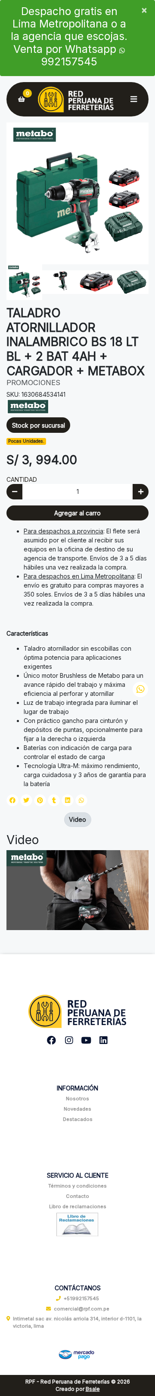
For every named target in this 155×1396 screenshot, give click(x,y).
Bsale (93, 1389)
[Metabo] (28, 406)
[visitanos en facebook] (51, 1041)
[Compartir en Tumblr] (54, 800)
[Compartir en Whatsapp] (81, 800)
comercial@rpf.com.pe (81, 1309)
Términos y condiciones (77, 1186)
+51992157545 (81, 1298)
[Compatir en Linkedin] (68, 800)
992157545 (69, 61)
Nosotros (77, 1099)
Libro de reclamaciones (77, 1206)
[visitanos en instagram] (69, 1041)
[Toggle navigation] (133, 99)
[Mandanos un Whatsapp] (141, 690)
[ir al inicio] (77, 1008)
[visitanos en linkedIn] (104, 1041)
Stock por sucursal (38, 425)
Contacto (77, 1196)
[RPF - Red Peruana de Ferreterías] (77, 99)
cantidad (21, 479)
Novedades (77, 1109)
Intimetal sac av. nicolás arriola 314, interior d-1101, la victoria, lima (77, 1322)
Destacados (78, 1119)
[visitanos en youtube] (86, 1041)
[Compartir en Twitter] (26, 800)
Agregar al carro (77, 513)
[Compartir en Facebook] (12, 800)
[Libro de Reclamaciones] (77, 1224)
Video (77, 819)
